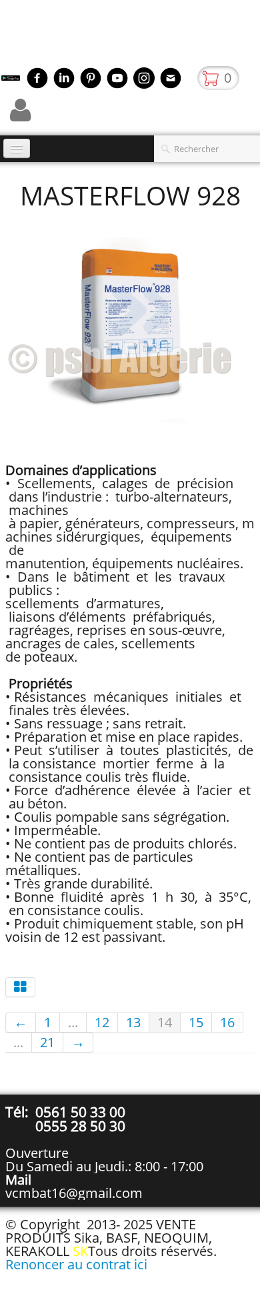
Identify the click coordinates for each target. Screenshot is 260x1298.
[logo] (5, 36)
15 (196, 1022)
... (73, 1022)
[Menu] (16, 148)
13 (133, 1022)
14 (164, 1022)
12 (102, 1022)
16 (227, 1022)
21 (47, 1042)
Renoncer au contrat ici (76, 1264)
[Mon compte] (20, 110)
